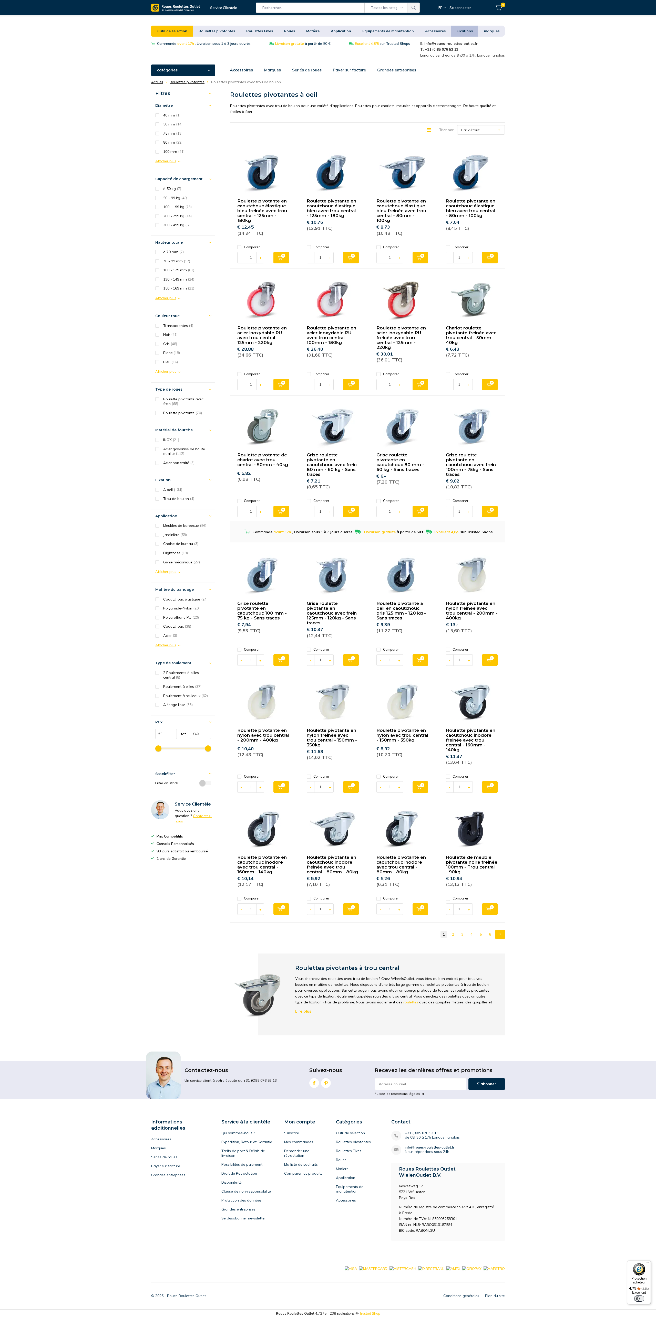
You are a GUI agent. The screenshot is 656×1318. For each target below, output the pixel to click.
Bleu (170, 362)
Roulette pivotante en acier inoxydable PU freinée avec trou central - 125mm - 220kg (401, 337)
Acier (170, 635)
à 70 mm (173, 252)
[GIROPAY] (471, 1268)
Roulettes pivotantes (217, 31)
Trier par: (446, 129)
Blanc (171, 352)
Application (341, 31)
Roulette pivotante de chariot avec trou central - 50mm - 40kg (262, 459)
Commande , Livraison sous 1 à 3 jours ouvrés (204, 43)
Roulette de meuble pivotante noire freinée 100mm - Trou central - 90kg (471, 864)
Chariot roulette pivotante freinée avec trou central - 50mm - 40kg (471, 335)
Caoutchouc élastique (185, 599)
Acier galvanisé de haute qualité (184, 451)
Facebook (314, 1083)
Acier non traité (178, 462)
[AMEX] (453, 1268)
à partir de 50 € (303, 43)
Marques (272, 69)
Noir (170, 334)
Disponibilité (231, 1182)
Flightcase (175, 553)
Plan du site (495, 1295)
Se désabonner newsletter (243, 1218)
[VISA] (351, 1268)
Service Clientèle (223, 8)
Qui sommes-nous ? (238, 1133)
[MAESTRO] (494, 1268)
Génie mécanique (181, 562)
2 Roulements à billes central (181, 675)
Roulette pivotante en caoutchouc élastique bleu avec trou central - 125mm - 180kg (331, 208)
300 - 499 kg (176, 225)
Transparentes (178, 325)
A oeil (172, 489)
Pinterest (326, 1083)
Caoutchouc (177, 626)
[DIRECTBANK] (431, 1268)
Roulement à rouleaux (185, 695)
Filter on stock (166, 783)
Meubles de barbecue (184, 525)
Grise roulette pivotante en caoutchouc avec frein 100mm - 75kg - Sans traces (471, 464)
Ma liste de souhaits (301, 1164)
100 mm (173, 151)
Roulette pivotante (182, 413)
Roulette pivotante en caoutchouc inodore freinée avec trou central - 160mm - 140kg (470, 740)
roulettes (410, 1002)
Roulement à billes (182, 686)
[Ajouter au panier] (281, 257)
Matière (313, 31)
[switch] (639, 1298)
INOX (171, 439)
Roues (289, 31)
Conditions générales (461, 1295)
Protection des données (241, 1200)
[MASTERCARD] (373, 1268)
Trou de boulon (178, 498)
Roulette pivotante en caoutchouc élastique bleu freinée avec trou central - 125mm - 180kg (262, 210)
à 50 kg (172, 188)
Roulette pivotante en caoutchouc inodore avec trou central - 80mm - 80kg (401, 864)
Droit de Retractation (239, 1173)
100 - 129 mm (178, 270)
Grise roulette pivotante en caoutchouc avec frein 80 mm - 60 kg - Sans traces (332, 464)
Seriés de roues (307, 69)
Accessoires (435, 31)
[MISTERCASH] (402, 1268)
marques (491, 31)
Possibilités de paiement (241, 1164)
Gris (170, 343)
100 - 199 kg (177, 207)
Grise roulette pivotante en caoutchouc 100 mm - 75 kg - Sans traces (262, 610)
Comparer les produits (303, 1173)
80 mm (172, 142)
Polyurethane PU (181, 617)
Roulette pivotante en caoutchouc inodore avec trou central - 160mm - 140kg (262, 864)
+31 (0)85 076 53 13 (421, 1133)
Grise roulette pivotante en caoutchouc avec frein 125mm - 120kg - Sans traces (332, 613)
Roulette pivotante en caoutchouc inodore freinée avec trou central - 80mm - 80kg (332, 864)
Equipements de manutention (388, 31)
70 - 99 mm (176, 261)
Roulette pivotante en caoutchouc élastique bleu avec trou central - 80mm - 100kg (470, 208)
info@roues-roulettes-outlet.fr (429, 1147)
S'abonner (486, 1083)
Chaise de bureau (180, 543)
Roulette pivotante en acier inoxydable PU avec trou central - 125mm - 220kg (262, 335)
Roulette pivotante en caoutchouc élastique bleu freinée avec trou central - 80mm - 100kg (401, 210)
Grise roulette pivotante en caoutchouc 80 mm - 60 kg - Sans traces (400, 462)
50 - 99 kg (175, 198)
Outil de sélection (172, 31)
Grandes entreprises (396, 69)
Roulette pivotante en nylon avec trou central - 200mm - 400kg (263, 735)
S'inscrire (291, 1133)
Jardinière (175, 534)
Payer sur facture (349, 69)
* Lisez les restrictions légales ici (399, 1094)
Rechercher (413, 8)
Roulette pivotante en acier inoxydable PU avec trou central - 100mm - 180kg (331, 335)
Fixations (465, 31)
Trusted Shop (370, 1313)
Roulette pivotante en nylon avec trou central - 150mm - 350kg (402, 735)
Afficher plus (165, 161)
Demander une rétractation (296, 1153)
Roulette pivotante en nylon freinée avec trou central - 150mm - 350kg (332, 737)
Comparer (252, 247)
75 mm (172, 133)
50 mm (172, 124)
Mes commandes (298, 1142)
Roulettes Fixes (259, 31)
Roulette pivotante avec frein (183, 401)
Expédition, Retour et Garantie (246, 1142)
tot (181, 734)
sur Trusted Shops (382, 43)
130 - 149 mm (178, 279)
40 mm (171, 115)
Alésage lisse (178, 704)
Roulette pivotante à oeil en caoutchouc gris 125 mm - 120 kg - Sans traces (401, 610)
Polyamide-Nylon (181, 608)
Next (500, 934)
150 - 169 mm (178, 288)
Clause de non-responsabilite (246, 1191)
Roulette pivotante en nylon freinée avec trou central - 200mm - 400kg (472, 610)
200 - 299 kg (177, 216)
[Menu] (648, 1263)
